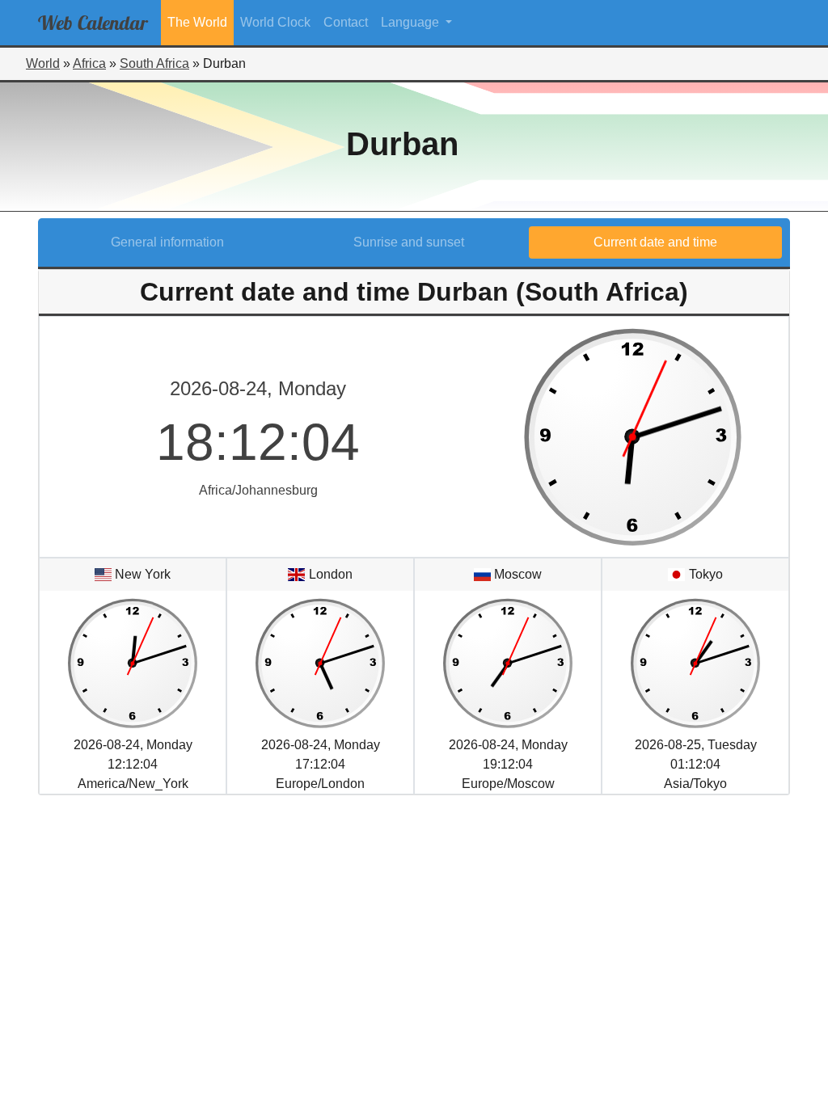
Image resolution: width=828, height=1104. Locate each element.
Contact (345, 22)
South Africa (154, 63)
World (43, 63)
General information (167, 242)
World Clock (275, 22)
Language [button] (411, 22)
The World (197, 22)
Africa (89, 63)
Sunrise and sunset (408, 242)
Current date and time (655, 242)
